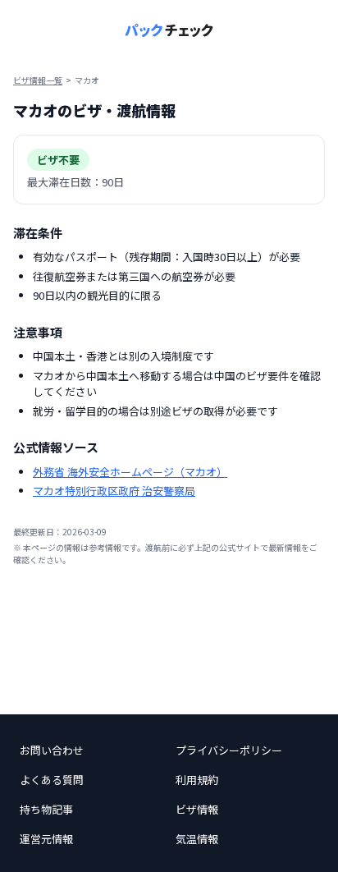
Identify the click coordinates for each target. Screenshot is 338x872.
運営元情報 (46, 839)
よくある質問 (52, 779)
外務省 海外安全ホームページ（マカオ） (130, 472)
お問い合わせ (52, 750)
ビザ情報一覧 (37, 80)
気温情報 (197, 839)
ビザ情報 (197, 809)
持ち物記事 (46, 809)
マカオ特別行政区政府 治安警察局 (114, 490)
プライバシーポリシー (229, 750)
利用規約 (197, 779)
